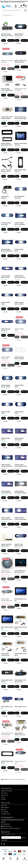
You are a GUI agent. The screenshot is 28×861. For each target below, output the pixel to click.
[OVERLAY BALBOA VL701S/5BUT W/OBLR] (21, 483)
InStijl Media (4, 849)
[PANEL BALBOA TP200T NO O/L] (21, 619)
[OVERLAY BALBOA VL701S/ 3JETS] (21, 430)
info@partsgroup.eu (7, 826)
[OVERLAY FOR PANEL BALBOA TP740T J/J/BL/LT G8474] (7, 537)
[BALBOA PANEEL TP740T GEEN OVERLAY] (7, 81)
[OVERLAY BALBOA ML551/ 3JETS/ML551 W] (7, 242)
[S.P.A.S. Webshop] (7, 6)
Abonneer (24, 837)
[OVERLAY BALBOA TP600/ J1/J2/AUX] (7, 377)
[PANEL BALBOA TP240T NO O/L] (21, 646)
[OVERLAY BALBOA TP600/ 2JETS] (7, 349)
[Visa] (24, 852)
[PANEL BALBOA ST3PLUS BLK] (7, 619)
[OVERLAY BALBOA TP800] (21, 377)
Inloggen (3, 40)
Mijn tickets (4, 809)
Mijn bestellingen (5, 807)
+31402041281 (5, 824)
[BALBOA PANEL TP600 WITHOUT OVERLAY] (7, 109)
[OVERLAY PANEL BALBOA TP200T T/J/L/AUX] (21, 537)
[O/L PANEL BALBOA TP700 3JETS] (7, 215)
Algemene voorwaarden (6, 790)
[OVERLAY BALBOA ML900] (7, 295)
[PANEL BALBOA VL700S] (21, 699)
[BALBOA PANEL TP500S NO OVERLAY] (21, 81)
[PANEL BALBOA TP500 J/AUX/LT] (7, 672)
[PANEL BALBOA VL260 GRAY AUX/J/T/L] (21, 672)
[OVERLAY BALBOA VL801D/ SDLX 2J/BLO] (7, 510)
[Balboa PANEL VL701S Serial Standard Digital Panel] (21, 109)
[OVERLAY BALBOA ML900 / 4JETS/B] (21, 295)
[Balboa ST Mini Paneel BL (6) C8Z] (21, 136)
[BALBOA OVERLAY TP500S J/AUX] (21, 26)
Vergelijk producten (5, 813)
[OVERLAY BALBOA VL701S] (7, 430)
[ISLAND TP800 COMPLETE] (7, 189)
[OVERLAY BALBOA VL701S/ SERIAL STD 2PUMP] (7, 483)
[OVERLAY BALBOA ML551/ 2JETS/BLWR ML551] (21, 215)
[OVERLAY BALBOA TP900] (21, 404)
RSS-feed (3, 799)
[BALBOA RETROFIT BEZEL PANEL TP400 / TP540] (7, 136)
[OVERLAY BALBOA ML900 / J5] (7, 321)
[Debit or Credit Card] (24, 854)
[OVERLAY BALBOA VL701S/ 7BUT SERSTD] (7, 457)
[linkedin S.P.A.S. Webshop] (4, 844)
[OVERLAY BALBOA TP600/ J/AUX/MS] (21, 349)
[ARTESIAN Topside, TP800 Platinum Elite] (7, 26)
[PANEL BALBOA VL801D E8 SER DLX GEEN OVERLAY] (7, 725)
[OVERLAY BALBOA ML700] (21, 242)
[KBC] (15, 854)
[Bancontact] (6, 854)
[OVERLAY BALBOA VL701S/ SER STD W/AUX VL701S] (21, 457)
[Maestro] (10, 854)
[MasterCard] (20, 852)
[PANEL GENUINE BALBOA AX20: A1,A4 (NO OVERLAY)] (21, 725)
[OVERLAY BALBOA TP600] (21, 321)
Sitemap (3, 797)
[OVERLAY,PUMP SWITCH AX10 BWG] (7, 563)
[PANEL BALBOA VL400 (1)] (7, 699)
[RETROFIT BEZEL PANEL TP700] (7, 754)
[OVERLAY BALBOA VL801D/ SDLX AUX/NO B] (21, 510)
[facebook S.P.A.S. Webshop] (1, 844)
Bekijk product (11, 40)
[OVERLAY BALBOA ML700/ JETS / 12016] (21, 268)
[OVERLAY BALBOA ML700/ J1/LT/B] (7, 268)
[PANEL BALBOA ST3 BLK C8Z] (21, 591)
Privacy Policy (4, 793)
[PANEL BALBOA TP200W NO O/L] (7, 646)
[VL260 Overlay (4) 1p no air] (21, 754)
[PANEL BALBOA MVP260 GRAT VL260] (7, 591)
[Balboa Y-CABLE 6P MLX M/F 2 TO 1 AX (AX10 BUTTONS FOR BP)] (7, 162)
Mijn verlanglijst (4, 811)
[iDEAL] (15, 852)
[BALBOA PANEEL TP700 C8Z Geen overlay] (21, 53)
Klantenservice (4, 795)
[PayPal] (20, 854)
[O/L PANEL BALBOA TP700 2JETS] (21, 189)
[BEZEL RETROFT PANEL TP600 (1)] (21, 162)
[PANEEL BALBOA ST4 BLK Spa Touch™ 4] (21, 563)
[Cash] (10, 852)
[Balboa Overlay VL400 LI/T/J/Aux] (7, 53)
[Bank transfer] (6, 852)
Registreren (4, 805)
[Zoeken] (25, 10)
